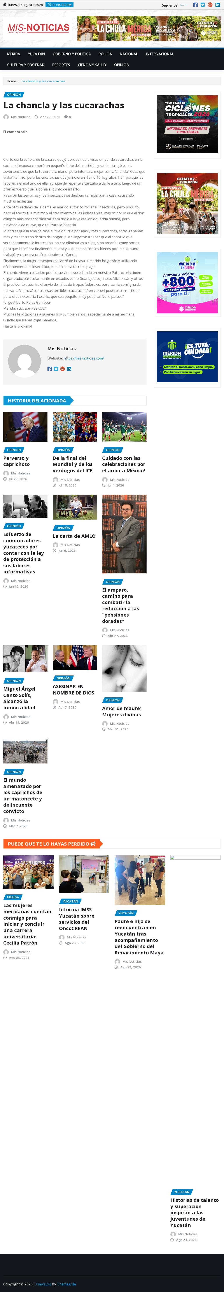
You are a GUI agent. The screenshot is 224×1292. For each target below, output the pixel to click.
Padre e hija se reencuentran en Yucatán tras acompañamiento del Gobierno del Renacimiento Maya (139, 937)
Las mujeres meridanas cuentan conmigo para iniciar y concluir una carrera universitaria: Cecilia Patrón (27, 924)
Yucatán (36, 53)
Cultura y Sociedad (25, 64)
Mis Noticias (20, 117)
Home (11, 81)
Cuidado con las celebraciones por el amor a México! (123, 464)
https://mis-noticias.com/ (84, 358)
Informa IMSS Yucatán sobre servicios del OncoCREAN (76, 918)
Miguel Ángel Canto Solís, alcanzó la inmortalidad (19, 698)
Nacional (129, 53)
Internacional (160, 53)
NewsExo (43, 1284)
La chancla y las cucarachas (43, 81)
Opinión (121, 64)
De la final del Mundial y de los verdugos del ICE (73, 464)
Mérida (13, 53)
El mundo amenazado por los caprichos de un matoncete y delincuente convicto (22, 795)
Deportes (61, 64)
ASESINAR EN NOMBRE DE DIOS (73, 689)
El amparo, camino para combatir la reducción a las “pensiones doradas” (120, 605)
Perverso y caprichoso (16, 461)
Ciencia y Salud (92, 64)
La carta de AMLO (74, 535)
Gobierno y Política (72, 53)
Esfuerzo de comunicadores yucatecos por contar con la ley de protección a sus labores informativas (23, 553)
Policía (105, 53)
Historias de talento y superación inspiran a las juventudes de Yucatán (194, 1212)
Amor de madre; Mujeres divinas (121, 711)
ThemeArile (66, 1284)
